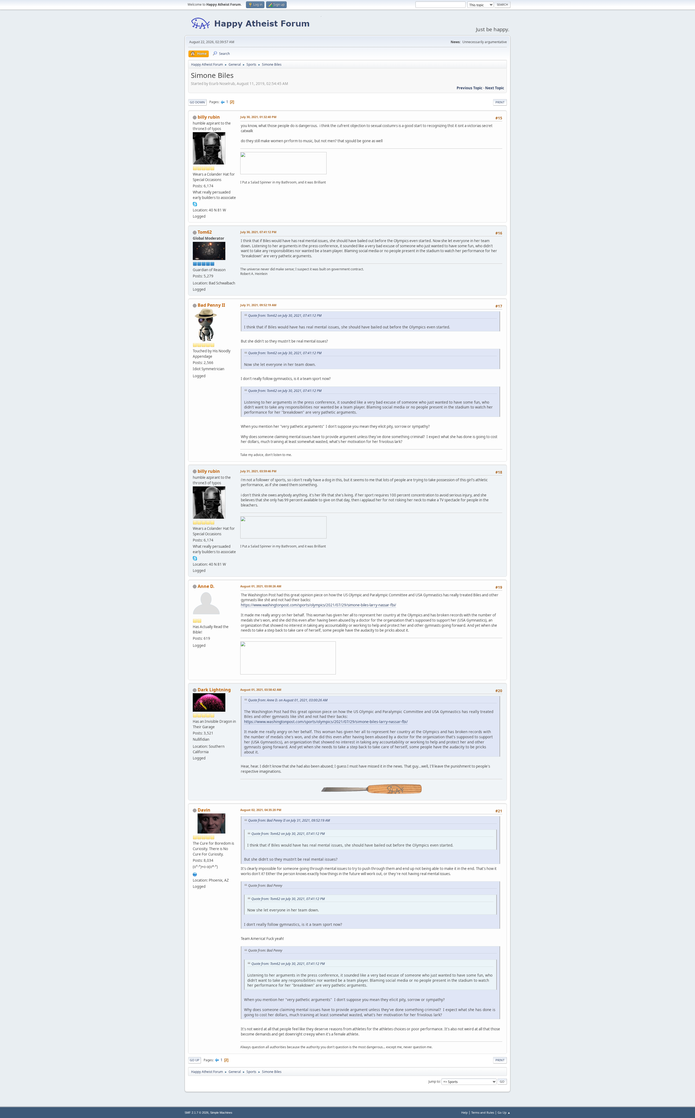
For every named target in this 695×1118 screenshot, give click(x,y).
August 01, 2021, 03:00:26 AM (260, 586)
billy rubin (209, 117)
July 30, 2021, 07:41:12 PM (258, 232)
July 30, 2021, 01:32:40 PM (258, 117)
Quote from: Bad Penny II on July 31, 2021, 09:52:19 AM (289, 820)
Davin (204, 810)
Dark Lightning (214, 690)
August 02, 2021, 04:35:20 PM (260, 810)
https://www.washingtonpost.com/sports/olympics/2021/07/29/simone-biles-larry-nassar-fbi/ (318, 605)
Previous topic (469, 87)
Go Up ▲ (504, 1112)
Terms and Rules (482, 1112)
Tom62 (205, 232)
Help (464, 1112)
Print (499, 102)
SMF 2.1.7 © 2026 (196, 1112)
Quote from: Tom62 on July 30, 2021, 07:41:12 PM (284, 315)
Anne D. (206, 586)
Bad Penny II (211, 305)
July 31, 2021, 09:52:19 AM (258, 305)
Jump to (434, 1081)
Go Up (194, 1060)
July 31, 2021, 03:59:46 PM (258, 471)
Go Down (197, 102)
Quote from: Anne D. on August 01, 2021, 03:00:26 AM (287, 700)
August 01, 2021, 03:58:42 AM (260, 690)
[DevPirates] (195, 873)
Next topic (494, 87)
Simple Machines (221, 1112)
